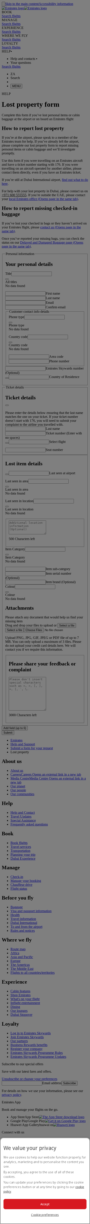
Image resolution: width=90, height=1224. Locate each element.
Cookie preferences (45, 1215)
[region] (45, 1181)
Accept (45, 1204)
